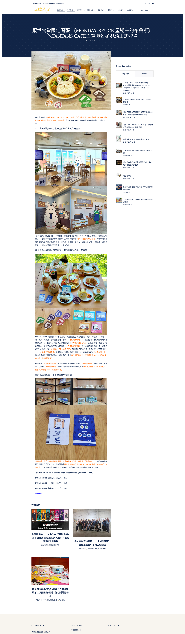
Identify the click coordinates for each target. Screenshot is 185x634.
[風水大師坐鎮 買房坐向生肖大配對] (118, 136)
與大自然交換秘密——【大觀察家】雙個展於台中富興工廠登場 (92, 543)
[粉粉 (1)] (71, 51)
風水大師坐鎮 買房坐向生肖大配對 (136, 139)
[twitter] (145, 3)
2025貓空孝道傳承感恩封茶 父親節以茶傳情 (138, 100)
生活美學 (96, 549)
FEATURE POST (41, 600)
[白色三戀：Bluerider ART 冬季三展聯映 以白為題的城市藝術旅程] (119, 124)
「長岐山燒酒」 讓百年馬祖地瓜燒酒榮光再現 (138, 200)
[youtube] (153, 3)
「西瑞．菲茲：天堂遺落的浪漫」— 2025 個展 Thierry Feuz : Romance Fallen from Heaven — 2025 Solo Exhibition (136, 86)
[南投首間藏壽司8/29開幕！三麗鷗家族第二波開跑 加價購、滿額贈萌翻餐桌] (50, 558)
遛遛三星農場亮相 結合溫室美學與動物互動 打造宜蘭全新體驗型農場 (138, 113)
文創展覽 (90, 549)
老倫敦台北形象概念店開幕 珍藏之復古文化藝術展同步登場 (138, 163)
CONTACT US (37, 625)
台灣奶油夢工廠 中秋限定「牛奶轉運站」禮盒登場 (138, 188)
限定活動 (56, 545)
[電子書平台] (119, 174)
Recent (144, 73)
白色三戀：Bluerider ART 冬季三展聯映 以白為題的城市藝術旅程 (138, 125)
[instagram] (149, 3)
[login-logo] (41, 8)
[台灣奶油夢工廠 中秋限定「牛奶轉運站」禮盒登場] (119, 186)
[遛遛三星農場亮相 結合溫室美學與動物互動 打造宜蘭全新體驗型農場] (119, 111)
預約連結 (38, 493)
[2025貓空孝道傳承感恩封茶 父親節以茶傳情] (119, 98)
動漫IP (51, 545)
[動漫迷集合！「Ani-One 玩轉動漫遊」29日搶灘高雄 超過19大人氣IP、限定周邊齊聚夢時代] (50, 510)
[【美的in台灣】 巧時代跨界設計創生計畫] (119, 150)
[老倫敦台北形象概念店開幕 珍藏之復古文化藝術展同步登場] (119, 161)
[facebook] (142, 3)
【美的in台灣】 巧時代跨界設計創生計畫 (137, 151)
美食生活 (62, 600)
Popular (125, 73)
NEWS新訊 (44, 545)
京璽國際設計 (76, 630)
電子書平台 (127, 175)
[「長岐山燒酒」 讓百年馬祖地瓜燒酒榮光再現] (119, 198)
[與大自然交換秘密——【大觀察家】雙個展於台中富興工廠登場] (92, 510)
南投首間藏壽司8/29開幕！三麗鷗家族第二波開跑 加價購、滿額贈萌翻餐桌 (50, 592)
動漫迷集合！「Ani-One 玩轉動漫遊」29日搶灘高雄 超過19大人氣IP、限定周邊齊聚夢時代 (50, 538)
